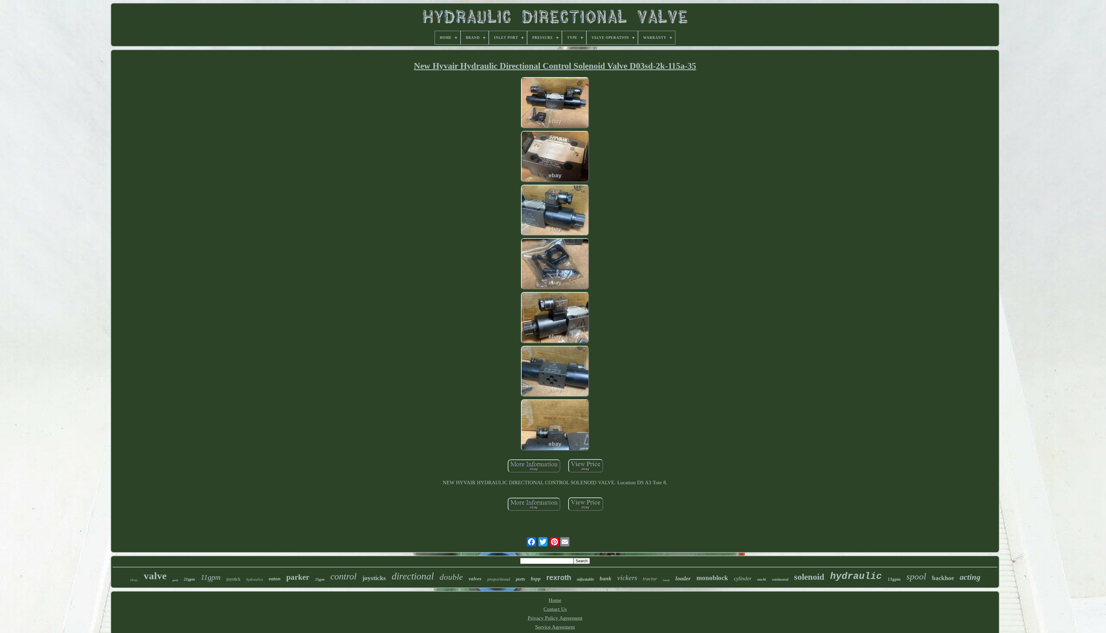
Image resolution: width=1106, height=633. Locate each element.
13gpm (894, 579)
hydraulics (254, 579)
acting (970, 577)
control (343, 576)
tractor (650, 578)
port (175, 580)
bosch (666, 580)
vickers (627, 577)
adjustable (585, 579)
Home (555, 600)
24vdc (134, 580)
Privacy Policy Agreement (555, 618)
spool (916, 576)
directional (413, 576)
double (451, 576)
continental (780, 579)
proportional (498, 579)
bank (605, 578)
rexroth (558, 577)
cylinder (742, 578)
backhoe (943, 578)
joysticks (374, 577)
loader (683, 578)
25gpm (320, 579)
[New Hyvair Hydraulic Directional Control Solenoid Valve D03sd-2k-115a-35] (555, 103)
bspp (536, 578)
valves (475, 578)
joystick (233, 579)
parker (297, 577)
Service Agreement (555, 627)
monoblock (712, 577)
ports (520, 579)
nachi (761, 579)
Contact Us (555, 609)
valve (155, 575)
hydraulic (856, 576)
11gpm (211, 577)
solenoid (809, 576)
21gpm (189, 579)
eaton (275, 578)
